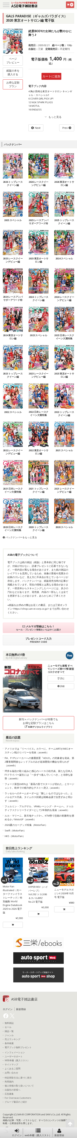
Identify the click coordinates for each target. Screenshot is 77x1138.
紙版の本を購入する (12, 72)
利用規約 (9, 1081)
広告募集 (9, 1093)
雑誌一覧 (9, 1031)
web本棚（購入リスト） (38, 1135)
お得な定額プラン (12, 84)
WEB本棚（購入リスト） (17, 1060)
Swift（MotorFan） (15, 830)
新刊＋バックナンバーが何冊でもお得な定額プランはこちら (38, 722)
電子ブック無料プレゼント (18, 1047)
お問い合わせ (11, 1072)
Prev (65, 128)
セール (8, 1027)
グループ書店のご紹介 (16, 1101)
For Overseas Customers (18, 1098)
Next (38, 128)
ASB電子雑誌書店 (24, 999)
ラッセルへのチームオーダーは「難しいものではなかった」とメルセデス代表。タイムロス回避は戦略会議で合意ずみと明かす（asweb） (39, 797)
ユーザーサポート (14, 1056)
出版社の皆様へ (12, 1089)
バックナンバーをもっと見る (21, 537)
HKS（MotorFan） (15, 836)
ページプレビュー (12, 60)
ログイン (17, 1135)
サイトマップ (11, 1064)
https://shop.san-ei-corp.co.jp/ (31, 608)
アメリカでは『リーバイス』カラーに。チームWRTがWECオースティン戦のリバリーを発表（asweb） (39, 750)
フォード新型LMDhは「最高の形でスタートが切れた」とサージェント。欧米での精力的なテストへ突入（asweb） (39, 785)
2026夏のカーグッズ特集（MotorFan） (26, 825)
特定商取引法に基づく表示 (18, 1077)
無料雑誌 (9, 1023)
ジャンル (9, 1035)
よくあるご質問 (12, 1068)
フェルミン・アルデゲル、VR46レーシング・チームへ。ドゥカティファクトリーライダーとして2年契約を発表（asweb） (39, 808)
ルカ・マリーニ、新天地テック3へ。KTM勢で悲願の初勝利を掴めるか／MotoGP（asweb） (39, 817)
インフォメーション (15, 1052)
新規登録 (59, 1135)
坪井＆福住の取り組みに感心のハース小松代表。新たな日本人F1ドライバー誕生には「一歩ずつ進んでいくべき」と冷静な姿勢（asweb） (39, 774)
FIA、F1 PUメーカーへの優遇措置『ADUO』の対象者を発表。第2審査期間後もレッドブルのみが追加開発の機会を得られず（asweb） (39, 761)
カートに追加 (51, 76)
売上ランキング (12, 1039)
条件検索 (9, 1043)
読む (62, 678)
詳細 (61, 686)
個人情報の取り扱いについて (19, 1085)
